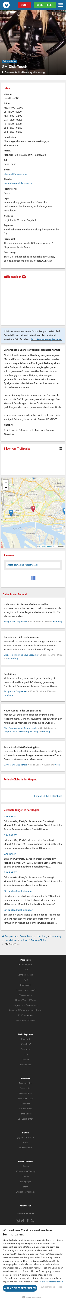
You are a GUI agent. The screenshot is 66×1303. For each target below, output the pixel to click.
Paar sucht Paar (25, 1098)
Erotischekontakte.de (25, 1192)
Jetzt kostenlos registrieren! (22, 564)
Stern (25, 1187)
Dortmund (25, 1049)
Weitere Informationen (51, 1281)
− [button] (6, 487)
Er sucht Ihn (25, 1088)
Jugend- (17, 1005)
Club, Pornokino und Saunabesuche (21, 655)
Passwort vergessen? (25, 990)
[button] (33, 1297)
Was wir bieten (25, 995)
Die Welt (25, 1176)
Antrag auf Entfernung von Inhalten (25, 1010)
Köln (25, 1054)
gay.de (20, 1137)
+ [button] (6, 482)
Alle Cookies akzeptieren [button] (20, 1288)
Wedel (57, 765)
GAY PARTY (10, 816)
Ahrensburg (12, 658)
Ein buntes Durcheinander (18, 891)
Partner (25, 1133)
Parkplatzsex (26, 1114)
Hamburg (27, 72)
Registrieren (44, 5)
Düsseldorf (25, 1044)
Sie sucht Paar (25, 1093)
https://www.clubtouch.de (18, 183)
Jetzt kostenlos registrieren (46, 339)
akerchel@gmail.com (15, 174)
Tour (25, 969)
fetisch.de (29, 1137)
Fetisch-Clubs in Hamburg (48, 795)
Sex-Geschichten (25, 1119)
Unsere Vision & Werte (25, 1000)
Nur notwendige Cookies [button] (51, 1287)
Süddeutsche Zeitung (25, 1171)
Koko (25, 1142)
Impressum (25, 985)
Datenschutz (32, 1005)
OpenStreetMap (46, 546)
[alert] (33, 1264)
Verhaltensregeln (25, 975)
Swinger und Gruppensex (15, 621)
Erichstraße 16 (12, 72)
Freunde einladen (25, 1213)
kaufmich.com (25, 1147)
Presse (21, 1161)
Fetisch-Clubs (9, 61)
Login (24, 5)
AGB (26, 980)
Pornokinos (25, 1064)
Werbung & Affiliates (25, 1020)
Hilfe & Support (25, 964)
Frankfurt (25, 1039)
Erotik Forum (25, 1108)
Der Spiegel (25, 1181)
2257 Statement (25, 1015)
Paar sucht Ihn (25, 1083)
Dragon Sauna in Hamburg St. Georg (21, 731)
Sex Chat (25, 1103)
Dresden (25, 1059)
